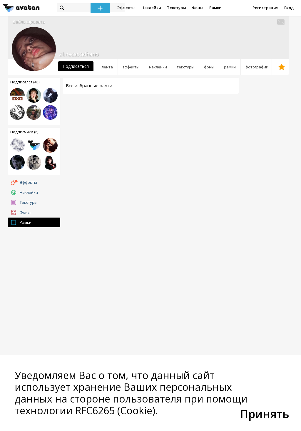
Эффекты (126, 7)
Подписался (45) (24, 82)
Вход (289, 7)
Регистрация (265, 7)
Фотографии (256, 67)
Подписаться (76, 66)
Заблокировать (29, 21)
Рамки (215, 7)
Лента (107, 67)
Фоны (197, 7)
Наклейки (151, 7)
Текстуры (176, 7)
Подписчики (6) (24, 131)
